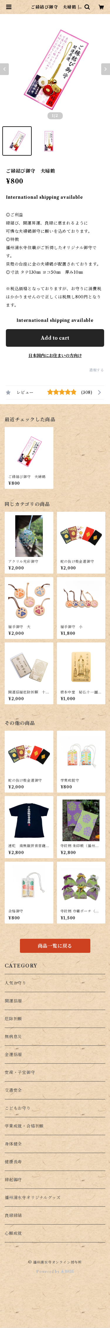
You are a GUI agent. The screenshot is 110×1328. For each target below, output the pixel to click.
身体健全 (13, 1144)
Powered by (48, 1271)
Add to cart (55, 338)
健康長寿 (13, 1161)
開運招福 (13, 1001)
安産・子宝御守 (20, 1072)
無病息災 (13, 1036)
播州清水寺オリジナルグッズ (32, 1197)
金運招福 (13, 1054)
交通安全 (13, 1090)
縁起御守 (13, 1179)
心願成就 (13, 1233)
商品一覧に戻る (55, 946)
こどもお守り (18, 1108)
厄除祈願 (13, 1018)
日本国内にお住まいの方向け (55, 355)
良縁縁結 (13, 1215)
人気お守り (15, 983)
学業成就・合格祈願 (24, 1126)
